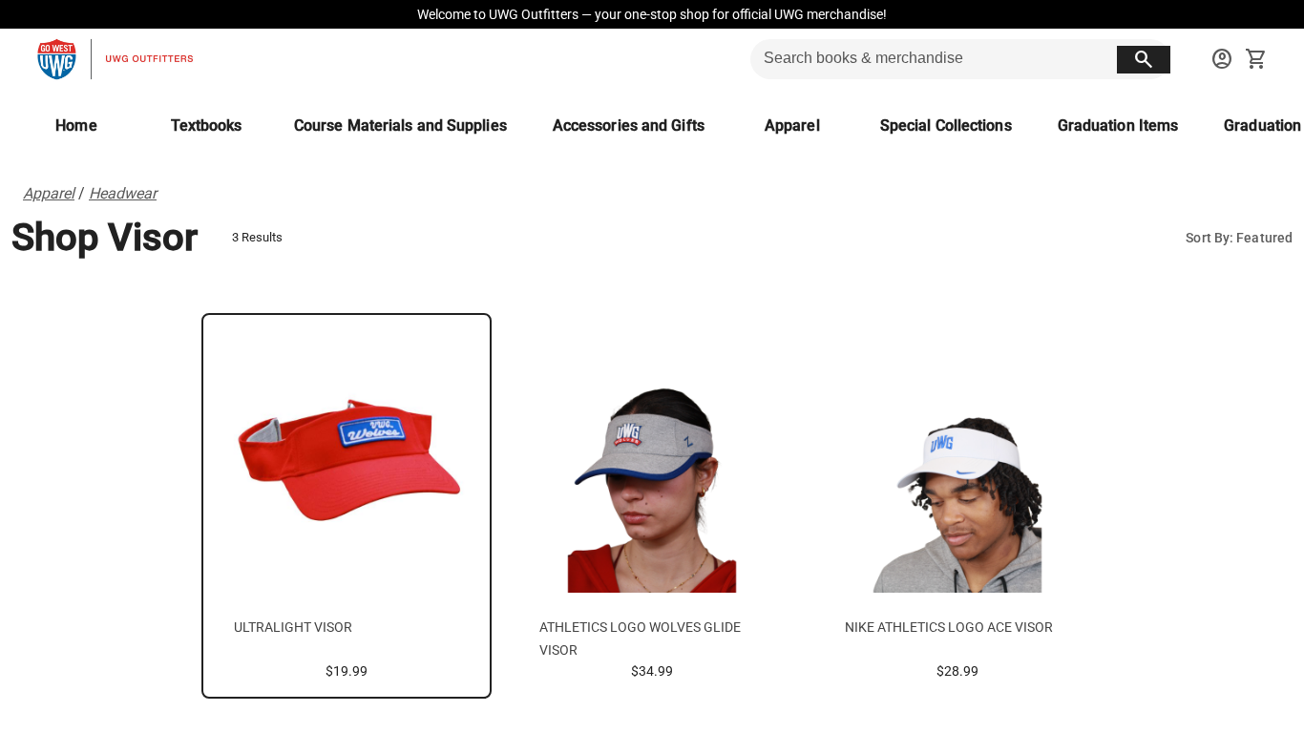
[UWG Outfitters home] (114, 59)
